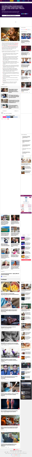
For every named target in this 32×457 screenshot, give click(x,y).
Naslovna (3, 4)
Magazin (5, 4)
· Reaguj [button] (24, 92)
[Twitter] (24, 29)
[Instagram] (23, 29)
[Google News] (29, 29)
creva (7, 113)
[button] (18, 13)
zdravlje (2, 113)
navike (5, 113)
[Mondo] (2, 0)
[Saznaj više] (30, 156)
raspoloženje (10, 113)
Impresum (9, 453)
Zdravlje (8, 4)
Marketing (6, 453)
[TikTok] (27, 29)
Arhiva (22, 453)
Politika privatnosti (25, 453)
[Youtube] (26, 29)
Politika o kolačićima (19, 453)
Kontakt (10, 453)
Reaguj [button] (22, 43)
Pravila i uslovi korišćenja (14, 453)
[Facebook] (22, 29)
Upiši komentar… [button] (5, 276)
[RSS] (30, 29)
